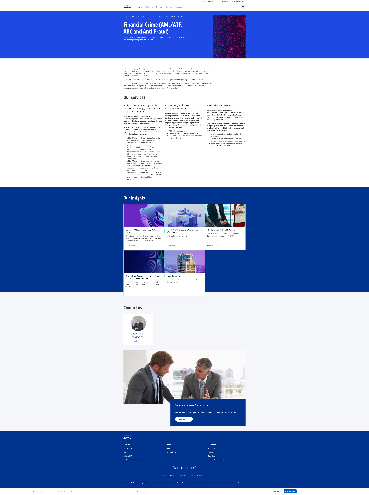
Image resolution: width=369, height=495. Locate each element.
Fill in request (182, 419)
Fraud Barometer (174, 276)
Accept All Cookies (290, 491)
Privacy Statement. (180, 491)
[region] (184, 491)
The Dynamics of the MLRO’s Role (221, 230)
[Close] (366, 491)
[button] (135, 341)
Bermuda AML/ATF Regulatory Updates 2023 (142, 231)
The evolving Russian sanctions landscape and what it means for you (143, 277)
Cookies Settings (276, 491)
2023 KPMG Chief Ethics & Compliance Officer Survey (182, 231)
